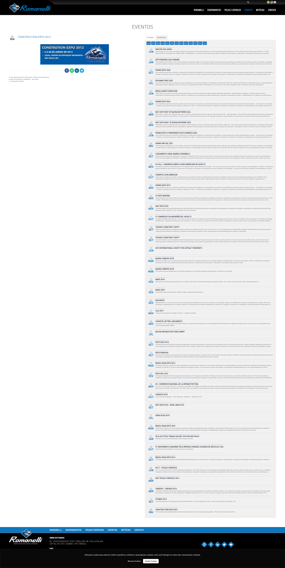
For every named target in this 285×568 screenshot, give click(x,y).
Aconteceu (161, 37)
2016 (190, 43)
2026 (148, 43)
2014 (200, 43)
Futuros (150, 37)
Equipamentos (214, 9)
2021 (167, 43)
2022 (162, 43)
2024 (158, 43)
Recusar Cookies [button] (134, 561)
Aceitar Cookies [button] (151, 561)
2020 (172, 43)
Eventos (248, 9)
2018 (181, 43)
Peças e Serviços (233, 9)
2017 (186, 43)
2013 (204, 43)
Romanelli (199, 9)
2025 (153, 43)
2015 (195, 43)
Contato (272, 9)
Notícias (260, 9)
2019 (176, 43)
